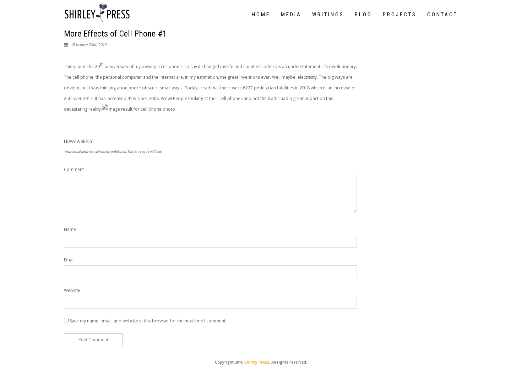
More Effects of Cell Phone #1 (115, 34)
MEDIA (291, 14)
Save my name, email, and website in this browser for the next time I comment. (148, 321)
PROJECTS (400, 14)
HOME (261, 14)
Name (70, 229)
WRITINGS (328, 14)
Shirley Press (256, 362)
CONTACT (442, 14)
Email (69, 260)
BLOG (363, 14)
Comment (74, 169)
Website (72, 290)
